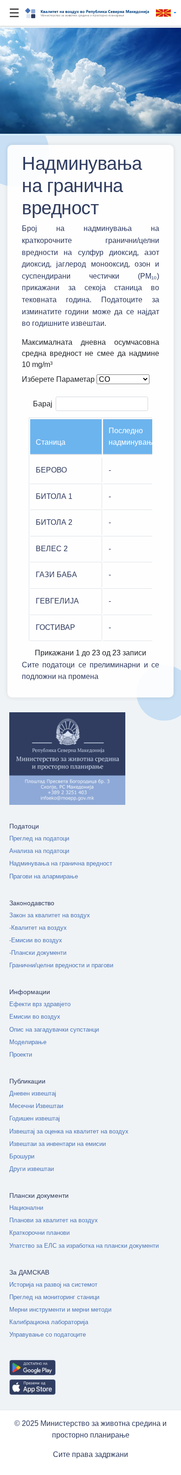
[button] (164, 13)
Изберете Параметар (58, 379)
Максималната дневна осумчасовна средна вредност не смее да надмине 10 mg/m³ (90, 353)
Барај (42, 403)
